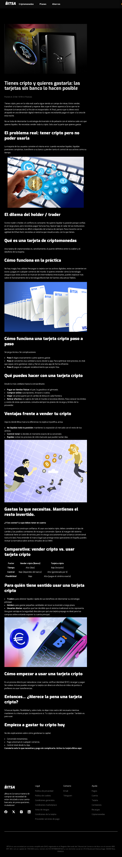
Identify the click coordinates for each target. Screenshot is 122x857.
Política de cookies (43, 795)
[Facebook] (5, 811)
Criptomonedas (98, 814)
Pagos (94, 791)
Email (65, 791)
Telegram (67, 795)
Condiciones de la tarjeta (45, 814)
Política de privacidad (44, 791)
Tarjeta (95, 800)
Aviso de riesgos (42, 809)
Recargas (96, 809)
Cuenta (95, 795)
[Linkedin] (29, 811)
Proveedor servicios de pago (47, 819)
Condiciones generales (45, 800)
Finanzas (28, 97)
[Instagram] (21, 811)
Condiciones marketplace (46, 805)
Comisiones (97, 805)
